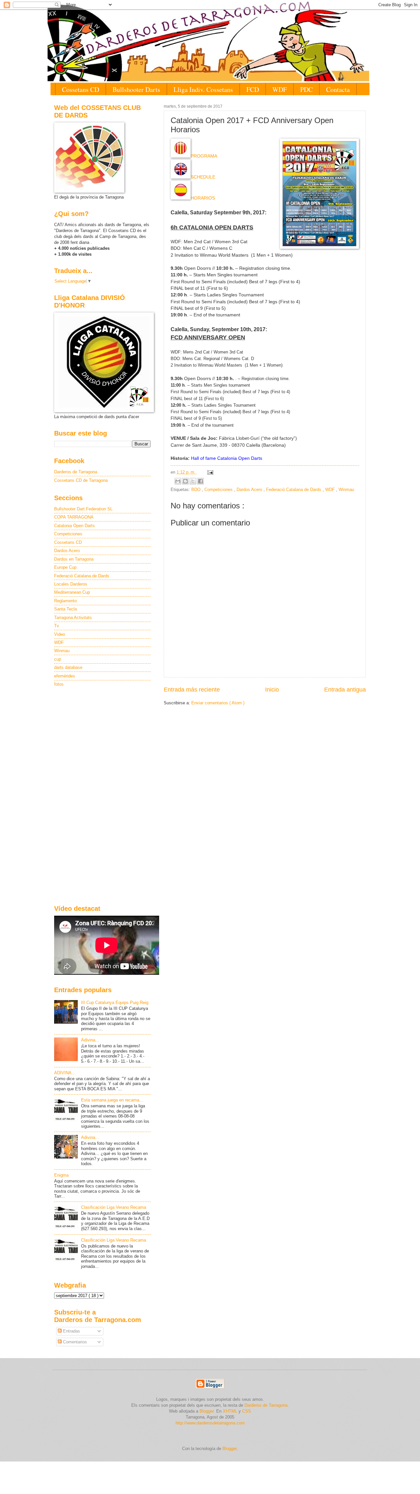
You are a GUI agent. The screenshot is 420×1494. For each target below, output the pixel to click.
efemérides (64, 675)
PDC (306, 89)
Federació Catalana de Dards (294, 489)
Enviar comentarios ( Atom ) (217, 702)
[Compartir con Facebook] (200, 481)
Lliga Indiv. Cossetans (203, 89)
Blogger (229, 1448)
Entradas (71, 1331)
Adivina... (90, 1039)
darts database (68, 667)
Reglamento (65, 600)
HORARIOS (203, 198)
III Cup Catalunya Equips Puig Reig (114, 1002)
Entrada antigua (345, 689)
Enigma (61, 1175)
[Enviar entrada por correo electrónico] (209, 472)
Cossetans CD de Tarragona (81, 480)
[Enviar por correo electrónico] (178, 481)
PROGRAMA (204, 156)
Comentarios (74, 1341)
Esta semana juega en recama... (112, 1100)
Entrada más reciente (192, 689)
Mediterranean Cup (72, 592)
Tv (56, 625)
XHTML (230, 1411)
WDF (279, 89)
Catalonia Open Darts (74, 525)
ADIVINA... (64, 1072)
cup (57, 659)
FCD (252, 89)
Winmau (346, 489)
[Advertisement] (102, 796)
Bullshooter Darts (136, 89)
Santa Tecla (65, 609)
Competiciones (219, 489)
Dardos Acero (250, 489)
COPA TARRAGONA (74, 517)
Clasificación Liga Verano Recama (113, 1207)
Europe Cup (65, 567)
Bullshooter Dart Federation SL (83, 508)
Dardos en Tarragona (74, 559)
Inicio (272, 689)
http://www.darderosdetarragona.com (210, 1422)
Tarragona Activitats (73, 617)
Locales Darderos (70, 584)
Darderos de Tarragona (75, 471)
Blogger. (207, 1411)
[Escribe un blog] (185, 481)
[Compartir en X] (193, 481)
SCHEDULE (203, 177)
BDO (196, 489)
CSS (246, 1411)
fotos (59, 684)
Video (59, 634)
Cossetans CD (80, 89)
